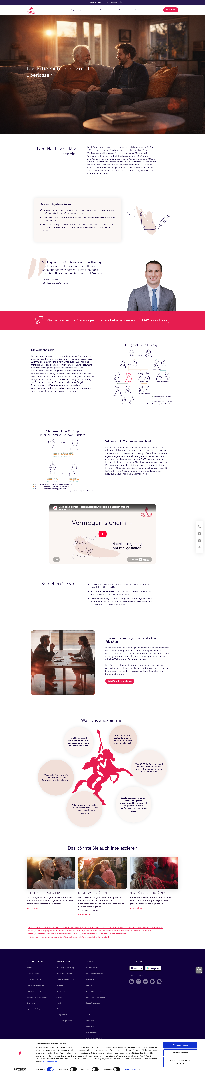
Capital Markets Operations (37, 997)
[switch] (73, 1069)
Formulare (90, 1027)
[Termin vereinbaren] (199, 533)
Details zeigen (130, 1069)
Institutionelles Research (36, 991)
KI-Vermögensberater (94, 974)
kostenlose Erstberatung (95, 997)
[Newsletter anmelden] (199, 540)
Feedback (90, 985)
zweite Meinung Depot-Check (97, 1009)
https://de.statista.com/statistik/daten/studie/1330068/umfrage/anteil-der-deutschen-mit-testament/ (77, 933)
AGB (88, 1015)
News (58, 1009)
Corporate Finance (34, 979)
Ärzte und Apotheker (64, 1021)
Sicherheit (90, 1021)
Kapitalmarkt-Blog (33, 1009)
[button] (73, 10)
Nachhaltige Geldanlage (65, 974)
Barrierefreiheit (92, 1032)
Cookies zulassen (180, 1045)
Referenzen (31, 1003)
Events (58, 1003)
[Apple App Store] (136, 968)
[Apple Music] (159, 981)
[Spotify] (152, 981)
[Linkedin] (131, 981)
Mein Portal (171, 10)
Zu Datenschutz (50, 1062)
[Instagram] (138, 981)
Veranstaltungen (33, 974)
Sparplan (59, 997)
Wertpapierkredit (62, 991)
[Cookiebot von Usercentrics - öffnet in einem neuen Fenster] (20, 1069)
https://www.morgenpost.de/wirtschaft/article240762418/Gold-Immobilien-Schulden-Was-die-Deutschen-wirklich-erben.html (90, 930)
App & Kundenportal (93, 991)
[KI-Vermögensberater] (199, 547)
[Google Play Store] (153, 968)
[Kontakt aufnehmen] (199, 526)
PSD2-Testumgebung (94, 1038)
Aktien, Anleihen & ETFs (65, 979)
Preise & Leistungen (93, 1003)
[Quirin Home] (31, 10)
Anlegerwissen (61, 1015)
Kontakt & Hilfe (92, 968)
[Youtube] (145, 981)
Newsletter (90, 979)
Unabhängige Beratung (65, 968)
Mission (29, 968)
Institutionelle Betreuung (36, 985)
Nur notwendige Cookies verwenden (180, 1061)
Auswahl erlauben (180, 1053)
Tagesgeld (60, 985)
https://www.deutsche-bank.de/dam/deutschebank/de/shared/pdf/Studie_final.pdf (68, 937)
